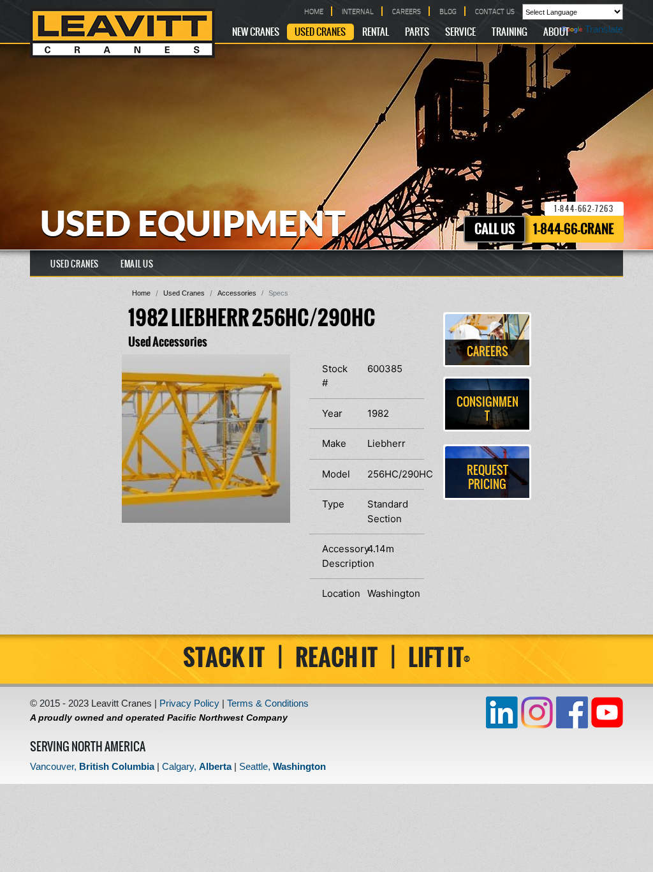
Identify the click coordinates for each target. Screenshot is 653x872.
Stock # (335, 376)
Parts (417, 32)
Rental (375, 32)
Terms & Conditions (268, 703)
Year (332, 413)
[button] (278, 366)
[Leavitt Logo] (122, 33)
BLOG (448, 11)
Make (334, 443)
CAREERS (406, 11)
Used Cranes (320, 32)
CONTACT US (495, 11)
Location (340, 593)
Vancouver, (92, 766)
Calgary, (196, 766)
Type (333, 504)
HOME (313, 11)
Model (336, 474)
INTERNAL (358, 11)
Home (141, 293)
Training (509, 32)
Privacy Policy (189, 703)
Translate (604, 29)
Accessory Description (340, 556)
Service (460, 32)
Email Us (137, 264)
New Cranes (255, 32)
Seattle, (282, 766)
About (556, 32)
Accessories (236, 293)
